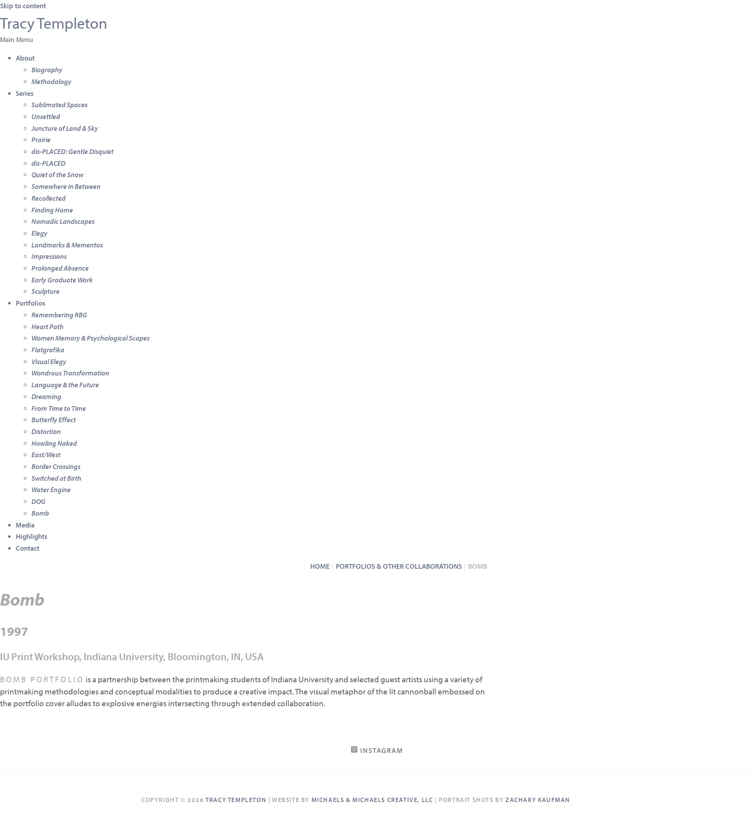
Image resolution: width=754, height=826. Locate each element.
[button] (377, 40)
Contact (27, 548)
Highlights (32, 536)
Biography (46, 69)
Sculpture (45, 291)
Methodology (51, 81)
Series (25, 93)
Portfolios (31, 303)
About (25, 57)
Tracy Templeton (53, 23)
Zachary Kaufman (537, 800)
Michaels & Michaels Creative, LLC (372, 800)
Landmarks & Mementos (67, 244)
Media (25, 524)
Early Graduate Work (62, 279)
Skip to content (23, 5)
